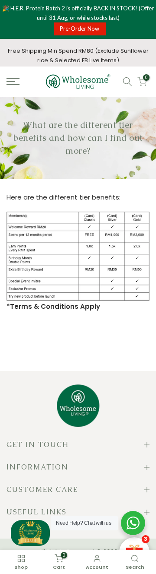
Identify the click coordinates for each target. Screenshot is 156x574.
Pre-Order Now (79, 28)
